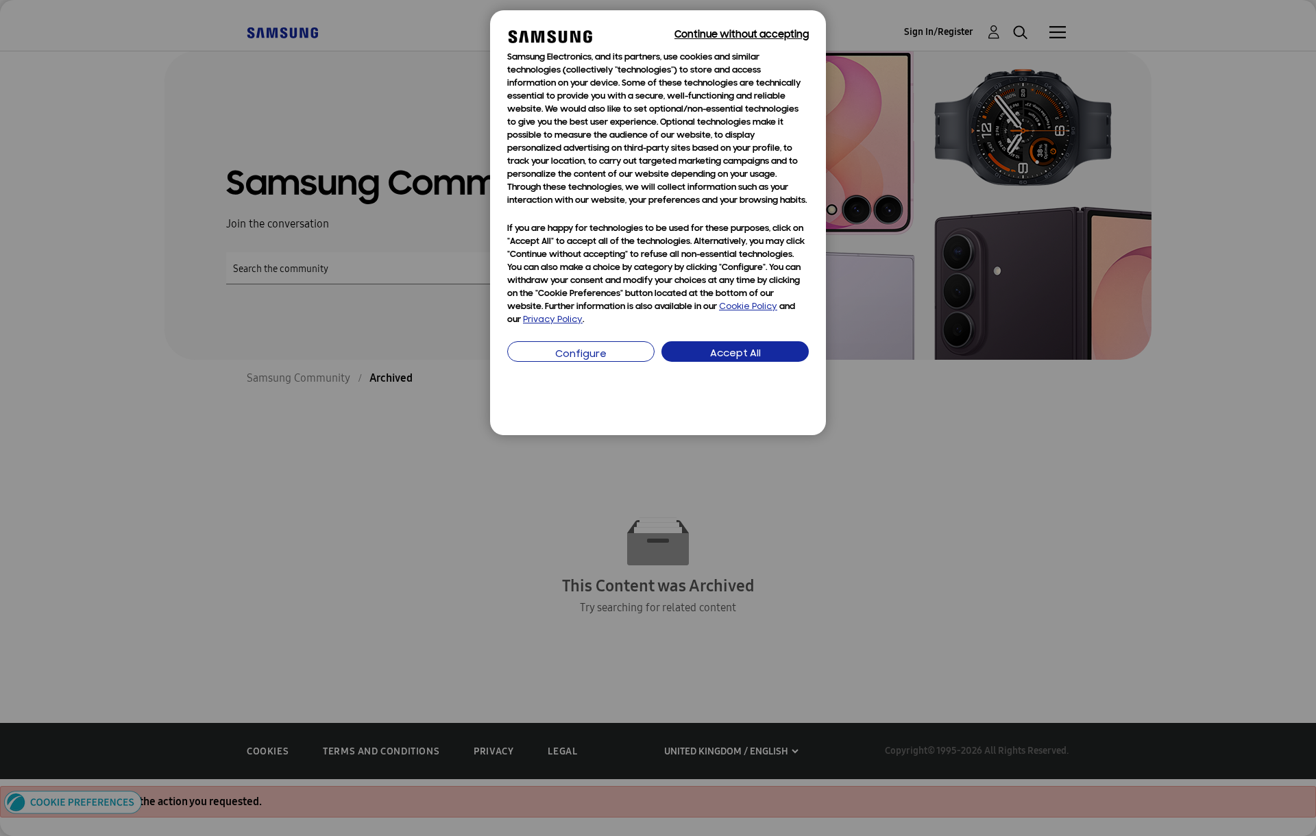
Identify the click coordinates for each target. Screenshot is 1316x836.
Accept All (735, 354)
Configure (581, 354)
